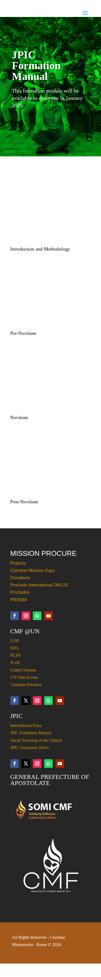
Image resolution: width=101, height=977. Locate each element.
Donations (20, 577)
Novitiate (19, 417)
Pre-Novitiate (23, 333)
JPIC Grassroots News (29, 747)
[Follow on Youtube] (48, 615)
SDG (14, 648)
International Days (25, 725)
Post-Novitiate (24, 501)
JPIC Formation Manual (30, 732)
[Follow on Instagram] (26, 615)
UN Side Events (24, 677)
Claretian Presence (26, 684)
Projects (18, 563)
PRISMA (18, 600)
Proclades (20, 592)
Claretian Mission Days (32, 570)
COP (14, 640)
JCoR (15, 662)
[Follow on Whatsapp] (37, 615)
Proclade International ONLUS (39, 585)
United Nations (23, 670)
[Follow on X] (26, 700)
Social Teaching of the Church (36, 740)
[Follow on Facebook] (14, 615)
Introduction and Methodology (40, 249)
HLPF (15, 655)
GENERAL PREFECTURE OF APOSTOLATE (49, 780)
